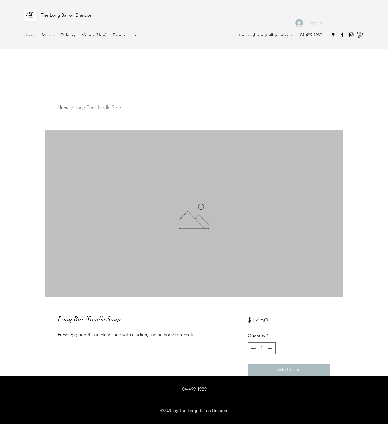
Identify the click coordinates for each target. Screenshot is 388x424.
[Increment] (270, 348)
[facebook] (342, 35)
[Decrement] (253, 348)
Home (64, 107)
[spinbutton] (261, 348)
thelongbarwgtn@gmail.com (266, 35)
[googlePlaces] (333, 35)
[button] (360, 35)
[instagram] (351, 35)
